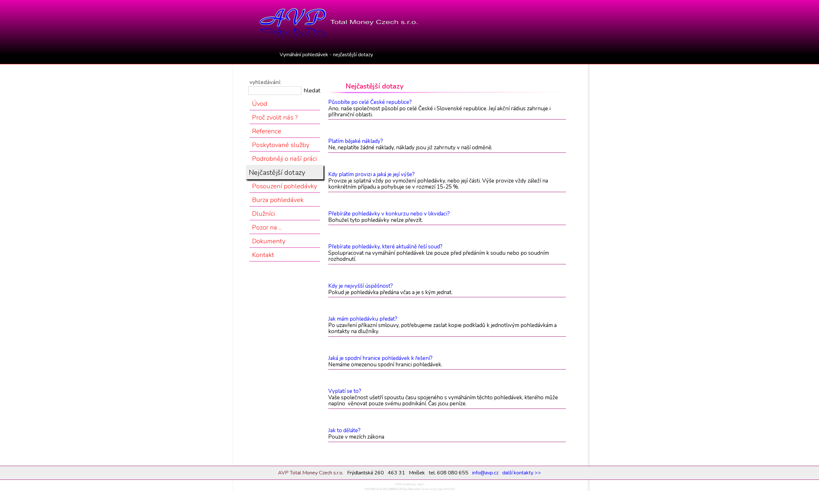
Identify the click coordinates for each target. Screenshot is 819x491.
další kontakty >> (521, 472)
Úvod (259, 103)
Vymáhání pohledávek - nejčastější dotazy (326, 54)
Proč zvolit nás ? (275, 117)
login (421, 484)
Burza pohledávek (278, 200)
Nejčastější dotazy (277, 172)
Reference (266, 131)
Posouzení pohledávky (284, 186)
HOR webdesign (406, 484)
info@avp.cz (485, 472)
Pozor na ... (267, 227)
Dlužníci (263, 213)
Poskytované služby (280, 145)
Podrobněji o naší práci (284, 158)
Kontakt (263, 255)
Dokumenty (268, 241)
